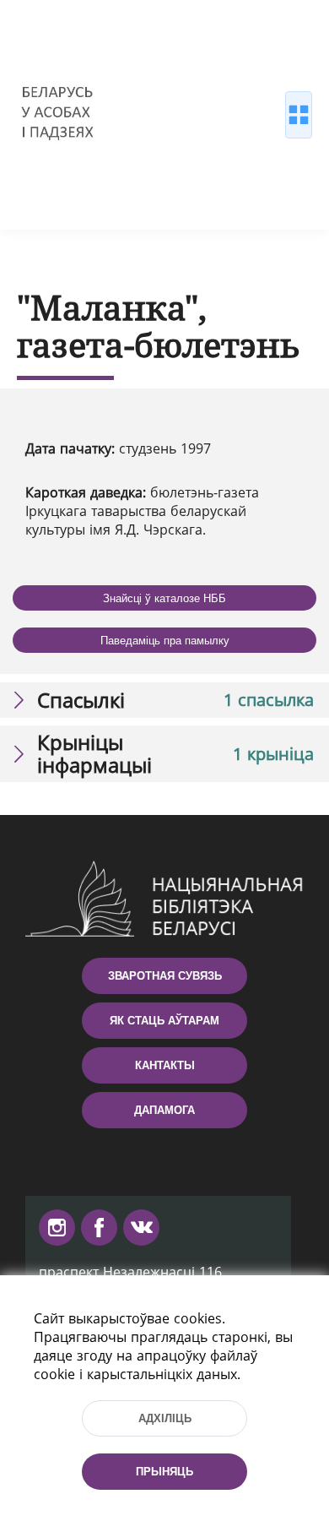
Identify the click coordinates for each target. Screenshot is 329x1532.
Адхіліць (164, 1418)
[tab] (164, 700)
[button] (164, 700)
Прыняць (164, 1471)
